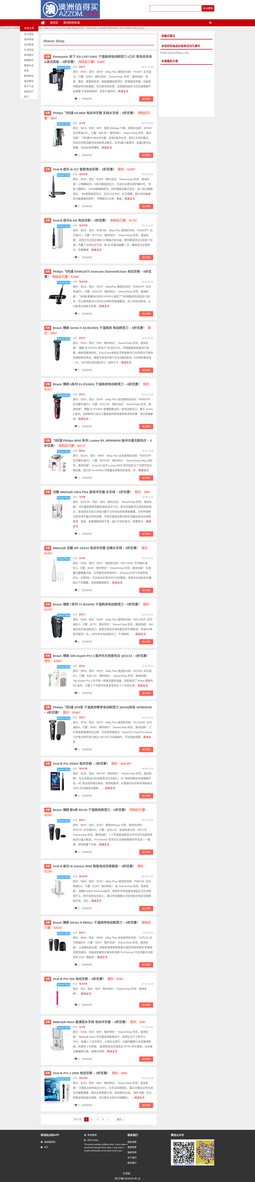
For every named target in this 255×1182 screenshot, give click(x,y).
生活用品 (29, 49)
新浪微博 (92, 1135)
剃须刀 (82, 67)
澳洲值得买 (50, 1142)
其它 (26, 96)
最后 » (120, 1119)
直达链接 (146, 99)
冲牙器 (82, 497)
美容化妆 (29, 65)
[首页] (44, 22)
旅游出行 (29, 91)
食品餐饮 (29, 81)
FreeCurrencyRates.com (174, 52)
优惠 (48, 56)
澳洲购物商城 (71, 22)
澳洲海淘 (29, 39)
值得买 (54, 22)
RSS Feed (93, 1140)
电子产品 (29, 86)
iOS (46, 1147)
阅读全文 (123, 91)
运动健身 (29, 44)
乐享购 (126, 1173)
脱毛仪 (82, 451)
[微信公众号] (196, 1165)
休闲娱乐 (29, 55)
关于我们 (132, 1157)
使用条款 (132, 1147)
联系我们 (132, 1162)
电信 (26, 70)
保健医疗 (29, 60)
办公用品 (29, 34)
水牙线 (82, 123)
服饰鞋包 (29, 75)
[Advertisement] (186, 90)
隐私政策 (132, 1142)
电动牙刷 (83, 174)
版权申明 (132, 1152)
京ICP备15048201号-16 (127, 1178)
